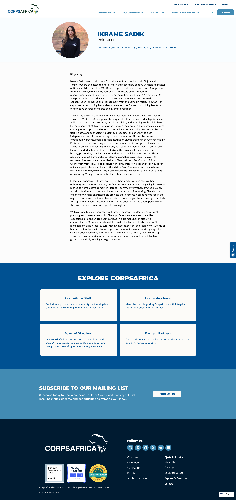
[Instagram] (130, 448)
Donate (131, 473)
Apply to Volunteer (137, 478)
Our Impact (170, 467)
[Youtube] (161, 448)
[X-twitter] (153, 448)
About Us (105, 12)
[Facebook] (145, 448)
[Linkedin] (138, 448)
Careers (168, 483)
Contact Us (133, 468)
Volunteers (131, 12)
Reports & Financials (175, 478)
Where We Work (183, 12)
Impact (155, 12)
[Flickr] (168, 448)
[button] (213, 12)
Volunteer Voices (173, 472)
